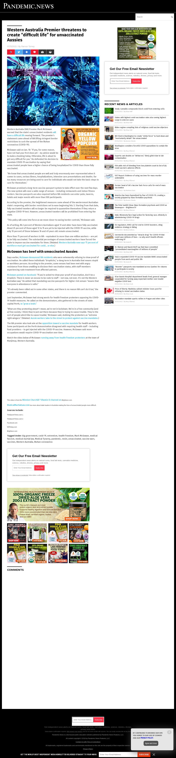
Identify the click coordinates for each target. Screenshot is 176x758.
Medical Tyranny (42, 439)
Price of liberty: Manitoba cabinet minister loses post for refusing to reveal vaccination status (138, 290)
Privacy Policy (88, 749)
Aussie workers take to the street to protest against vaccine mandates (64, 318)
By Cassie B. (127, 242)
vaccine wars (88, 439)
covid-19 (42, 436)
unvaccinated (74, 439)
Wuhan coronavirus (43, 442)
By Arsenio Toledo (130, 141)
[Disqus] (53, 605)
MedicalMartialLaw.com (18, 405)
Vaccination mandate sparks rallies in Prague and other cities (140, 299)
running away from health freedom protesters (63, 338)
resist (64, 439)
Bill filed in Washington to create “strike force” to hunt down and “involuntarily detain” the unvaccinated (141, 137)
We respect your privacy (74, 731)
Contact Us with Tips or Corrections (88, 742)
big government (29, 436)
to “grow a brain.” (28, 304)
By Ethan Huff (128, 111)
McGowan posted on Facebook (21, 275)
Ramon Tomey (28, 46)
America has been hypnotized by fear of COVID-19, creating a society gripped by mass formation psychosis (140, 196)
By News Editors (129, 220)
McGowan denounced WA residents (36, 257)
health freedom (65, 436)
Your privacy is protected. (20, 475)
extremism (52, 436)
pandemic (56, 439)
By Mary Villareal (129, 151)
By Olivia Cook (128, 284)
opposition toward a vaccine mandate (60, 323)
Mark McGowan (81, 436)
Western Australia (24, 442)
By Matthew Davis (129, 190)
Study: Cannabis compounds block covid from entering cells (140, 109)
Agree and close (151, 743)
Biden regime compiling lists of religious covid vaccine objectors (141, 127)
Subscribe (144, 754)
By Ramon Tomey (129, 171)
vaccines (11, 442)
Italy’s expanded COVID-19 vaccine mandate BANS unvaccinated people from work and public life (141, 258)
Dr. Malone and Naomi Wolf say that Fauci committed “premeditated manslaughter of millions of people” (136, 248)
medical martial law (24, 439)
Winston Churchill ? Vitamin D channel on (42, 400)
